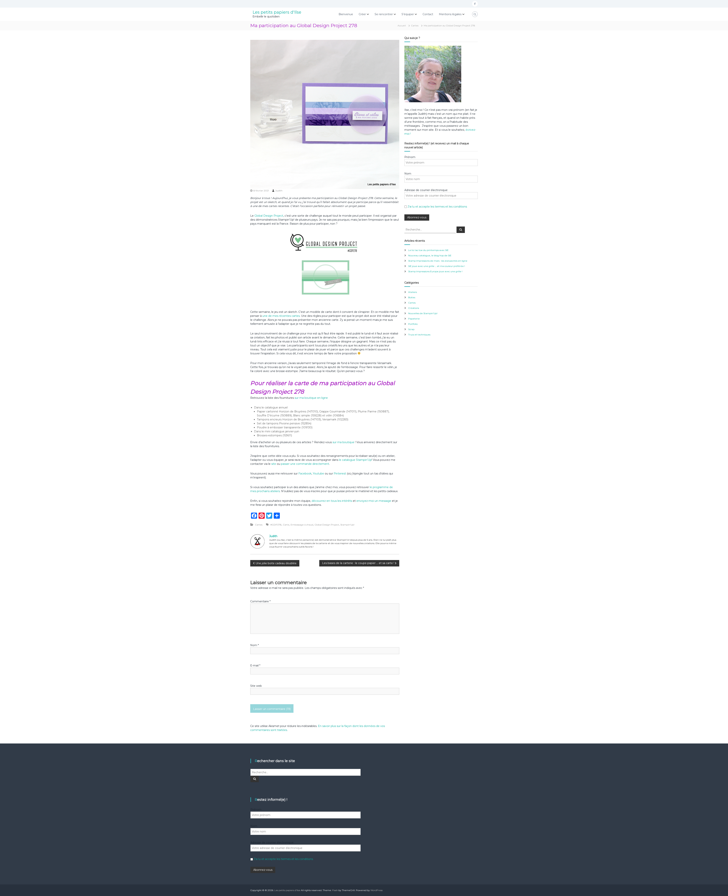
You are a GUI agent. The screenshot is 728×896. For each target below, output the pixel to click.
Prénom (409, 157)
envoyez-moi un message (373, 501)
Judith (278, 190)
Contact (428, 14)
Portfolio (413, 324)
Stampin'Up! (347, 524)
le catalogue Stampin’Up (355, 460)
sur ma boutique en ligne (311, 398)
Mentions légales (450, 14)
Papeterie (414, 318)
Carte (286, 524)
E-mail (255, 665)
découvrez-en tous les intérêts (332, 501)
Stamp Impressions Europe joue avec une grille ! (435, 271)
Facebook (304, 473)
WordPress (376, 890)
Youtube (318, 473)
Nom (254, 645)
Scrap (411, 329)
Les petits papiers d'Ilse (277, 12)
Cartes (414, 25)
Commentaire (260, 601)
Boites (411, 297)
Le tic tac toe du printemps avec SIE (428, 250)
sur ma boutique (343, 442)
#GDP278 (276, 524)
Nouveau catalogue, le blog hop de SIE (429, 255)
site (273, 464)
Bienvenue (346, 14)
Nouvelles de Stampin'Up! (422, 313)
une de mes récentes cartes (281, 316)
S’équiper (408, 14)
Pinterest (340, 473)
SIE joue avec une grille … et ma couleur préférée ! (436, 266)
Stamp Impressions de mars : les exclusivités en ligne (437, 260)
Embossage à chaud (302, 524)
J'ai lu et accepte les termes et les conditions (437, 206)
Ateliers (412, 292)
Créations (413, 308)
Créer (362, 14)
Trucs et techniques (419, 334)
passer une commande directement (305, 464)
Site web (256, 686)
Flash (335, 890)
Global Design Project (268, 215)
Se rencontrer (384, 14)
